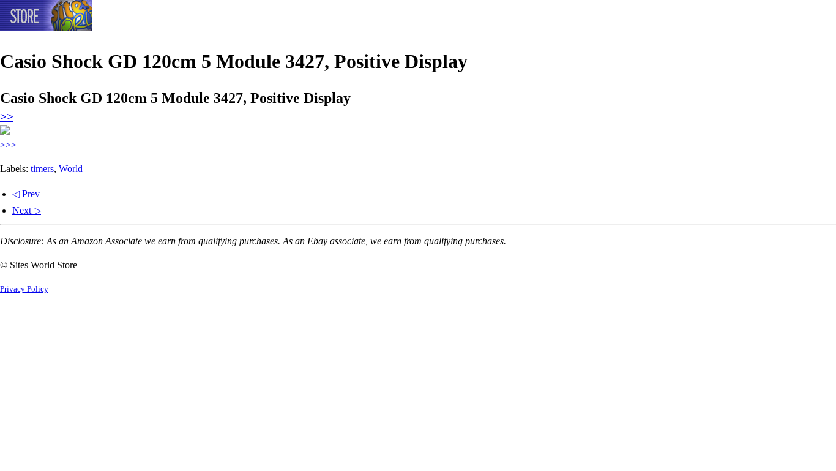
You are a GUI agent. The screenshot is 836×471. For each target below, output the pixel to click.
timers (42, 169)
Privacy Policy (24, 289)
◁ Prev (26, 194)
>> (6, 116)
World (71, 169)
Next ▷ (26, 210)
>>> (8, 145)
